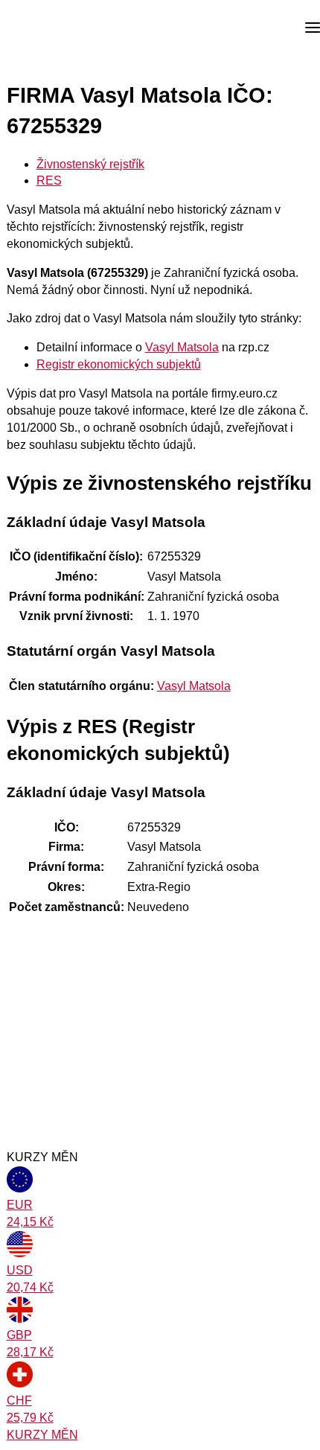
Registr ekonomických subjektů (118, 364)
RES (49, 180)
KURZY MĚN (42, 1434)
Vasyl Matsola (182, 347)
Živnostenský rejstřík (90, 164)
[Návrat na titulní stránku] (67, 28)
